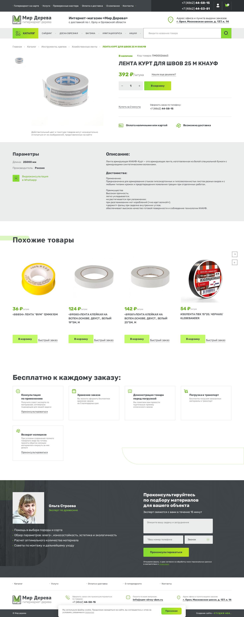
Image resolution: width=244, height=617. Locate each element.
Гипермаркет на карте (26, 5)
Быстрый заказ (47, 340)
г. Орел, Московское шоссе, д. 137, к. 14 (203, 21)
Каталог (29, 33)
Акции (133, 33)
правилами (164, 564)
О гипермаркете (133, 583)
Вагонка (90, 33)
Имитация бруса (112, 33)
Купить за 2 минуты (130, 106)
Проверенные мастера (66, 5)
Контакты (128, 5)
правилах (89, 612)
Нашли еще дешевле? (164, 74)
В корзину (25, 339)
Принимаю (171, 611)
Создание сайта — (205, 613)
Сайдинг (47, 33)
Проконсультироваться (34, 411)
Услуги (46, 5)
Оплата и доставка (92, 5)
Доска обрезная (69, 33)
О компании (113, 5)
